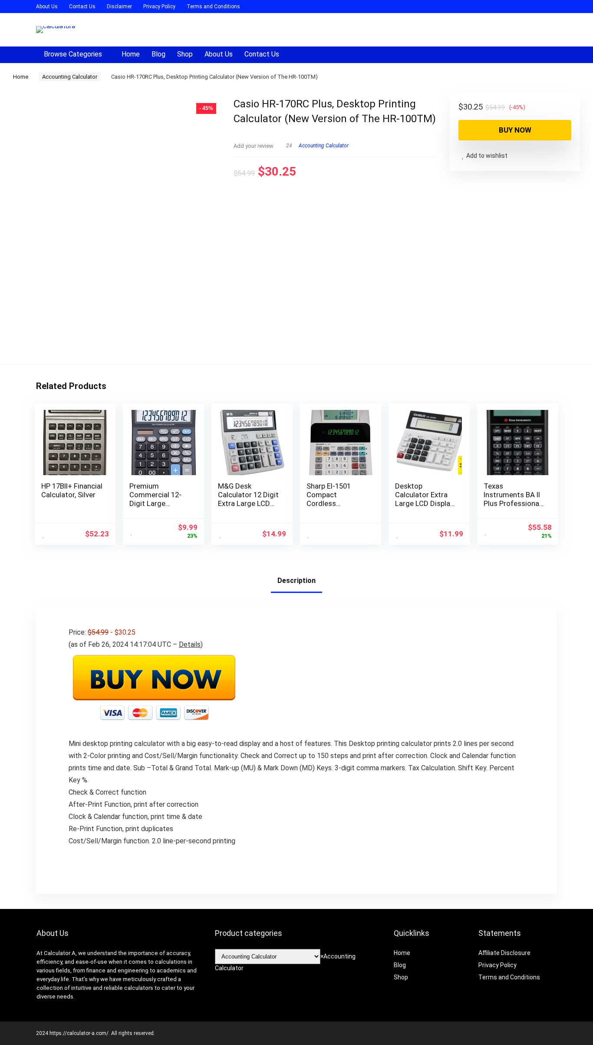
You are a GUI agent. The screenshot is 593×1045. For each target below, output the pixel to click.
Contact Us (82, 6)
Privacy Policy (159, 6)
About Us (47, 6)
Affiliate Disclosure (504, 952)
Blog (158, 54)
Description (296, 580)
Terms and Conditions (213, 6)
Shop (185, 54)
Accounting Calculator (69, 76)
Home (131, 54)
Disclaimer (119, 6)
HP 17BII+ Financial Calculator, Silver (71, 490)
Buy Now (515, 130)
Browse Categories (73, 54)
